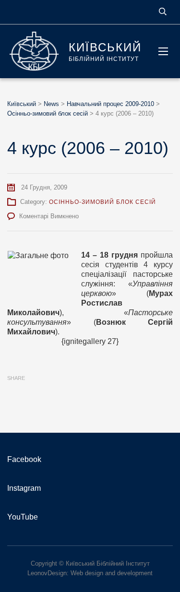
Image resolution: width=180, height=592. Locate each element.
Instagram (24, 488)
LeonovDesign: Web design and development (90, 573)
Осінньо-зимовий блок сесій (102, 202)
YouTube (22, 517)
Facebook (24, 459)
